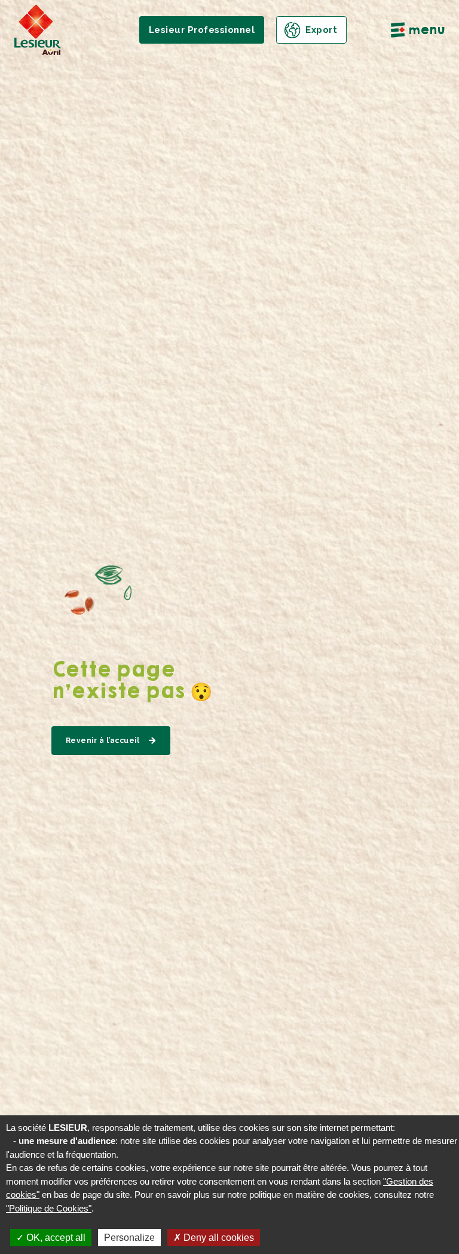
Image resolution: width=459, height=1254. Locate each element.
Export (321, 30)
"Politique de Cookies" (48, 1208)
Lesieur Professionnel (202, 30)
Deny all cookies (217, 1237)
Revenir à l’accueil (103, 740)
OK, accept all (54, 1237)
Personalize (129, 1237)
